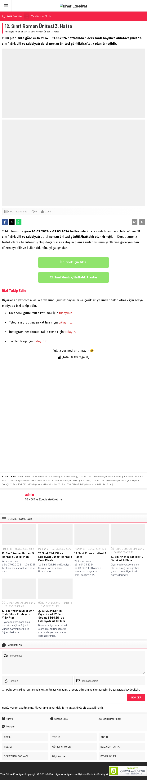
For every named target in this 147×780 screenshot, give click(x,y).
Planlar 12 (21, 31)
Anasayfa (9, 31)
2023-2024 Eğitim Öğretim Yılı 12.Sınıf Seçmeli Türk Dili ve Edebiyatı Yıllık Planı (51, 616)
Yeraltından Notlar (41, 16)
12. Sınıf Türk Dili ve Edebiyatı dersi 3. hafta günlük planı (106, 476)
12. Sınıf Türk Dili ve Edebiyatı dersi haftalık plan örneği (85, 484)
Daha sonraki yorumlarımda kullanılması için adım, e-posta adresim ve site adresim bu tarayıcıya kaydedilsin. (73, 689)
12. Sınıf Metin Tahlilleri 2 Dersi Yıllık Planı (127, 558)
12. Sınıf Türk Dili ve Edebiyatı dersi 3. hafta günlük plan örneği (46, 476)
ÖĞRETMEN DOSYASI (122, 548)
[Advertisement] (73, 83)
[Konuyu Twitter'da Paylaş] (12, 222)
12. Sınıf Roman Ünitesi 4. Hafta (90, 554)
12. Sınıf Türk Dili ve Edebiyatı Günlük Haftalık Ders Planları (55, 556)
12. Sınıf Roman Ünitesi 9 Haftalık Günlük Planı (18, 554)
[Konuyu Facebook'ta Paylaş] (5, 222)
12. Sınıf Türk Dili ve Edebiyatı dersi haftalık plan (33, 484)
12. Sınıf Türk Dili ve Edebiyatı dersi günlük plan (66, 480)
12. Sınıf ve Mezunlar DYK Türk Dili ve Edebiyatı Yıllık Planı (18, 614)
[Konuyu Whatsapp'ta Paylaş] (18, 222)
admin (29, 494)
